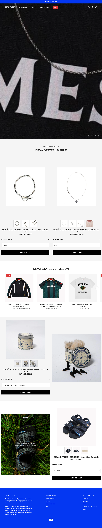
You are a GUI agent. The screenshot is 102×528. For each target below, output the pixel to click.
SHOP (48, 501)
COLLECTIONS (50, 504)
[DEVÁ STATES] (10, 7)
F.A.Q (85, 509)
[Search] (89, 7)
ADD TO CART (25, 252)
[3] (96, 135)
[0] (88, 135)
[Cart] (96, 7)
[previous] (5, 288)
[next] (97, 288)
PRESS (85, 504)
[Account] (93, 7)
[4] (98, 135)
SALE (47, 506)
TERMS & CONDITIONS (90, 506)
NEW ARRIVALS (50, 498)
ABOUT (85, 498)
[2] (93, 135)
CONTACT (86, 501)
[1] (91, 135)
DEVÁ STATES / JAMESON (51, 268)
